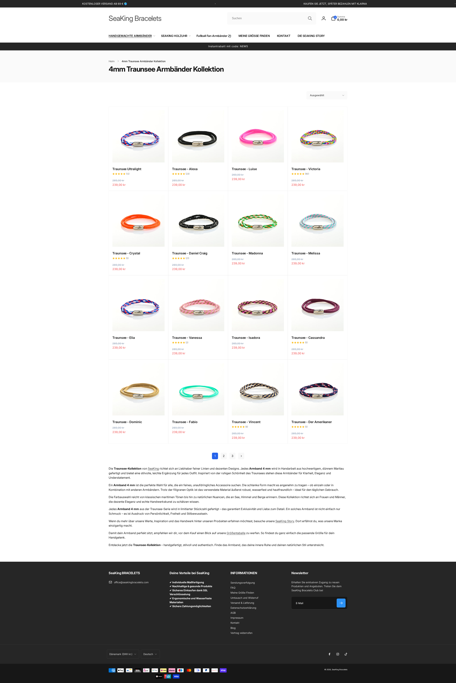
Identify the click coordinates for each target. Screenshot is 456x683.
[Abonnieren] (341, 603)
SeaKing (153, 468)
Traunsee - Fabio (185, 422)
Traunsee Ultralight (126, 169)
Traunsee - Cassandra (308, 338)
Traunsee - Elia (123, 338)
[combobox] (271, 18)
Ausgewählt (317, 95)
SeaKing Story (284, 521)
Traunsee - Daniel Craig (189, 253)
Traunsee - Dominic (127, 422)
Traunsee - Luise (244, 169)
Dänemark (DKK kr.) (120, 654)
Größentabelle (236, 533)
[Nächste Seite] (241, 456)
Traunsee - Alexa (185, 169)
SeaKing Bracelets (339, 669)
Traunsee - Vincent (246, 422)
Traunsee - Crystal (126, 253)
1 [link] (215, 456)
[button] (339, 18)
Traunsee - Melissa (305, 253)
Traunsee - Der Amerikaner (311, 422)
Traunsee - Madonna (247, 253)
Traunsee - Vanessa (187, 338)
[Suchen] (310, 18)
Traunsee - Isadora (246, 338)
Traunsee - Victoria (305, 169)
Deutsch (148, 654)
